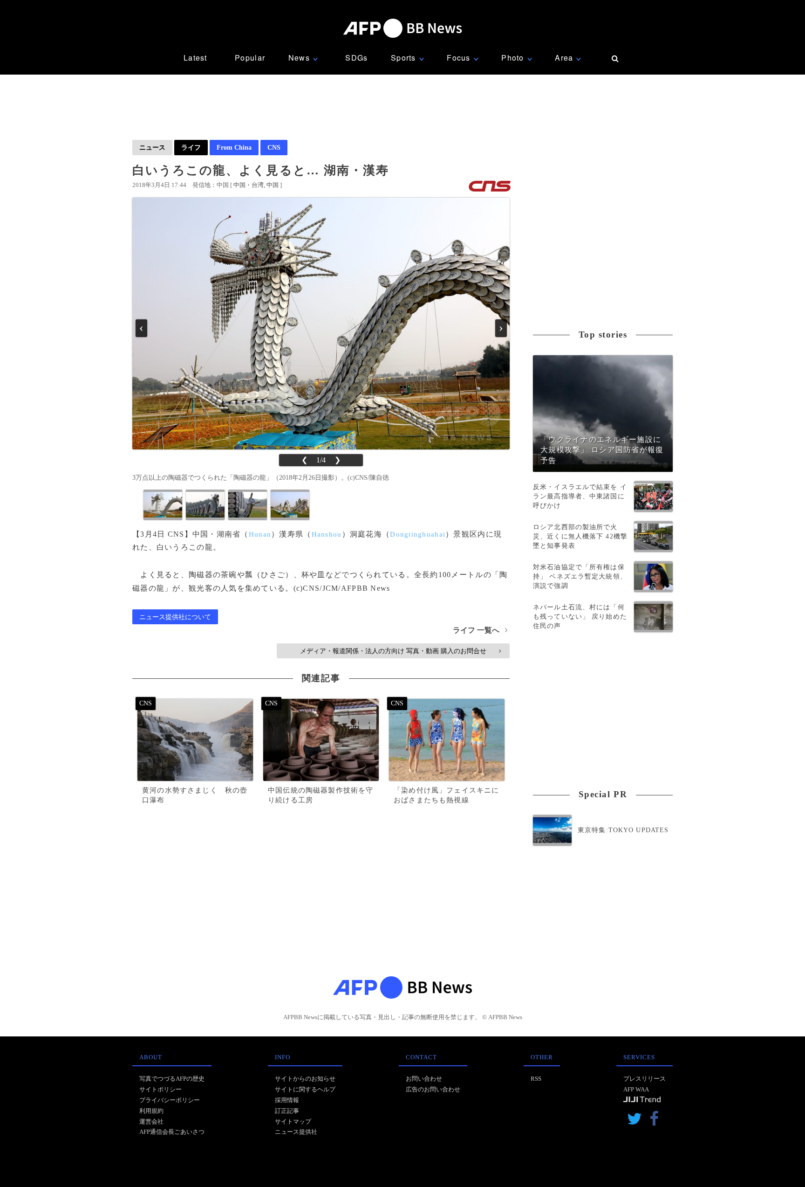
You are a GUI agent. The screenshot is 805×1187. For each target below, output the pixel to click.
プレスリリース (644, 1078)
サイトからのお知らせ (305, 1078)
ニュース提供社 (296, 1131)
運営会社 (151, 1121)
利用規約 (151, 1110)
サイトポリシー (160, 1089)
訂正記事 (287, 1110)
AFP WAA (636, 1089)
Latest (195, 57)
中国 (272, 184)
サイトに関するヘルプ (305, 1089)
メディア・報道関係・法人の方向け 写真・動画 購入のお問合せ (400, 651)
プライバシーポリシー (169, 1100)
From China (234, 147)
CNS (273, 147)
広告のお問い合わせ (433, 1089)
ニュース (152, 147)
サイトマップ (293, 1121)
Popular (250, 57)
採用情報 (287, 1100)
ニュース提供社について (175, 617)
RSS (536, 1078)
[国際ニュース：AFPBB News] (402, 28)
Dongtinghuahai (417, 534)
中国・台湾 (248, 184)
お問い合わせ (424, 1078)
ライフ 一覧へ (480, 630)
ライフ (191, 147)
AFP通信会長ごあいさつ (172, 1131)
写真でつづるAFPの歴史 (172, 1078)
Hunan (260, 534)
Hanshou (327, 534)
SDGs (356, 57)
